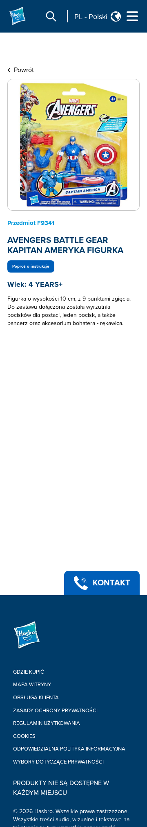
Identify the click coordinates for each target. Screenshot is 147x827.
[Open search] (51, 16)
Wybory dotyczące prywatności (58, 762)
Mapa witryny (32, 684)
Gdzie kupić (28, 672)
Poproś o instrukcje (30, 266)
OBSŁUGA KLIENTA (36, 697)
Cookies (24, 736)
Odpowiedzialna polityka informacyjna (69, 749)
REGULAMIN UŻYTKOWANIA (46, 723)
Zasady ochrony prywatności (55, 710)
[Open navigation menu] (132, 16)
